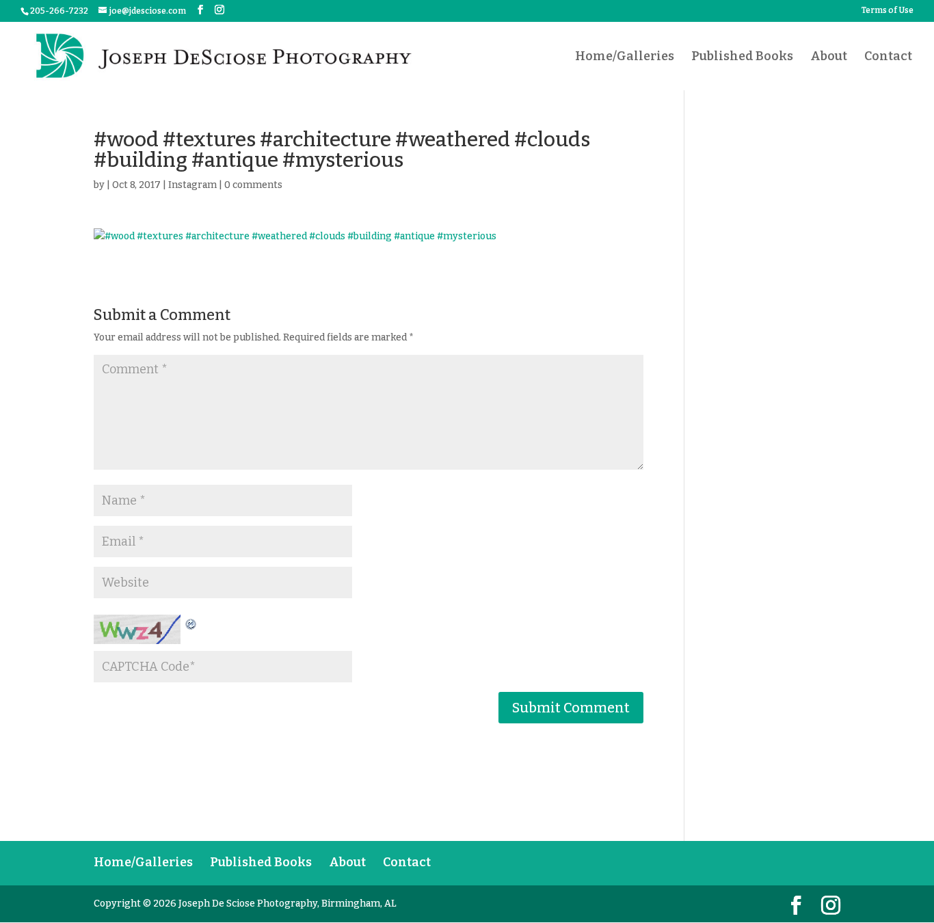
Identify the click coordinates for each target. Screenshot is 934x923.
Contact (888, 57)
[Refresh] (191, 622)
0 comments (253, 185)
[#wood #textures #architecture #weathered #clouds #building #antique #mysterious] (369, 236)
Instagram (192, 185)
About (828, 57)
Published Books (742, 57)
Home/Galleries (624, 57)
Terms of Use (887, 10)
